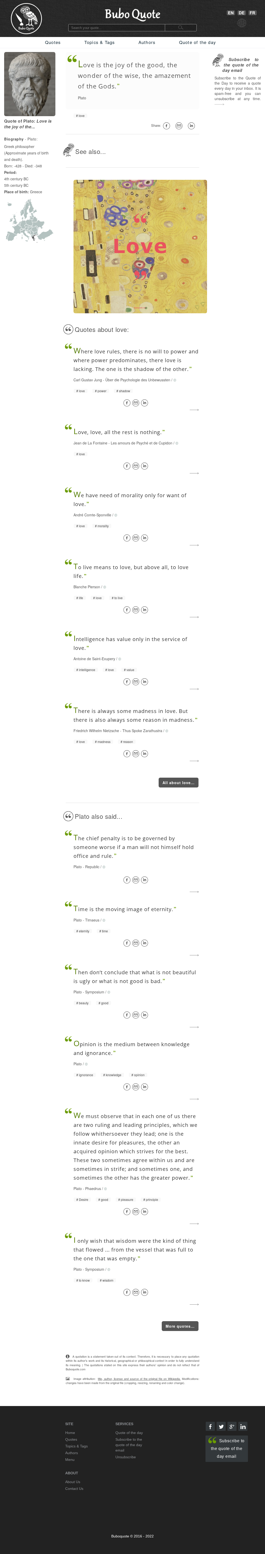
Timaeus (92, 920)
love (82, 116)
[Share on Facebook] (127, 402)
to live (118, 598)
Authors (146, 42)
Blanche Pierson (86, 586)
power (102, 391)
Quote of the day (197, 42)
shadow (124, 391)
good (104, 1003)
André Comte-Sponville (92, 514)
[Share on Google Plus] (232, 1426)
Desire (83, 1200)
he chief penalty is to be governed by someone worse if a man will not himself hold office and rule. (133, 847)
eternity (84, 931)
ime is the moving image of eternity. (123, 909)
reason (128, 742)
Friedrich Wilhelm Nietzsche (96, 730)
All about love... (179, 782)
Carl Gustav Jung (87, 379)
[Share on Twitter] (221, 1426)
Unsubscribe (125, 1457)
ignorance (86, 1075)
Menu (70, 1460)
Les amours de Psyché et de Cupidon (141, 442)
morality (103, 526)
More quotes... (180, 1326)
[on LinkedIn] (192, 126)
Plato (82, 97)
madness (104, 742)
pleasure (127, 1200)
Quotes (53, 42)
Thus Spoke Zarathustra (142, 730)
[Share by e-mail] (180, 126)
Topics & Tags (99, 42)
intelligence (87, 670)
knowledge (113, 1075)
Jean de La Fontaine (90, 442)
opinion (139, 1075)
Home (70, 1433)
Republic (92, 866)
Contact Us (74, 1488)
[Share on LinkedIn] (145, 402)
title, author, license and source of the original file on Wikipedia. (139, 1379)
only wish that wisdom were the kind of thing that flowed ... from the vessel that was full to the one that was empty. (134, 1249)
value (130, 670)
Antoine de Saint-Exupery (94, 658)
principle (152, 1200)
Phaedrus (93, 1188)
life (81, 598)
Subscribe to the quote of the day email (228, 1449)
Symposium (94, 991)
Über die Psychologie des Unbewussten (137, 379)
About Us (72, 1482)
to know (84, 1280)
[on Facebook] (167, 126)
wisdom (107, 1280)
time (105, 931)
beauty (84, 1003)
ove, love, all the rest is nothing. (117, 432)
